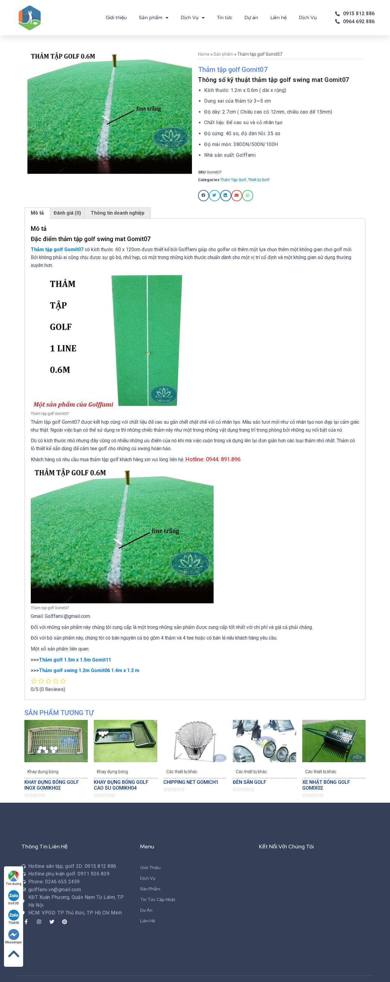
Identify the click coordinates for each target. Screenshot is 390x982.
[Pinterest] (64, 922)
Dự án (251, 18)
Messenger (13, 942)
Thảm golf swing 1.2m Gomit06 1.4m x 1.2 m (89, 670)
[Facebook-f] (26, 922)
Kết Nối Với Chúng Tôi (286, 846)
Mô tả (37, 213)
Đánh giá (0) (67, 213)
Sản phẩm (150, 18)
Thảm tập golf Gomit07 (57, 249)
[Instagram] (39, 922)
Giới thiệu (116, 18)
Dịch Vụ (190, 18)
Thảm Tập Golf (233, 179)
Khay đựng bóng (42, 771)
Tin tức (224, 18)
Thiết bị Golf (258, 179)
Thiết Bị (13, 922)
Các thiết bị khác (181, 771)
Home (204, 54)
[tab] (37, 213)
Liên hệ (278, 18)
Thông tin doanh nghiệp (117, 213)
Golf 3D (13, 903)
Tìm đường (13, 884)
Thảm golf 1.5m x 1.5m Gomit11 (75, 660)
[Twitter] (52, 922)
